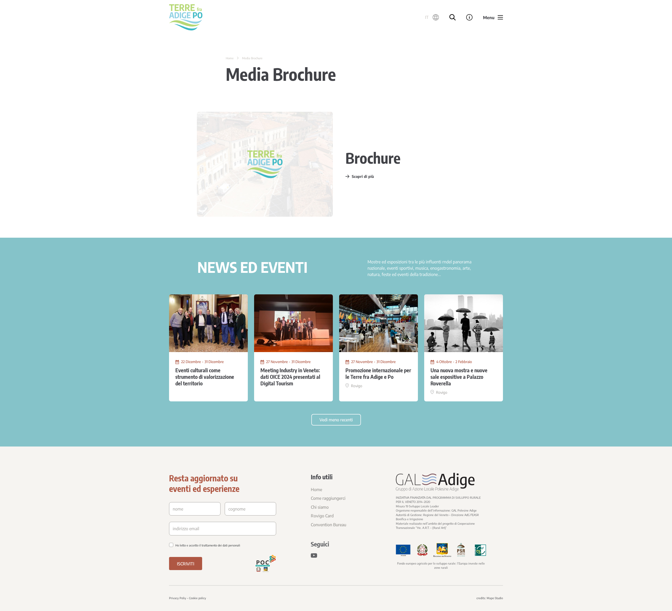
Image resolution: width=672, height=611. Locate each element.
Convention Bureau (328, 524)
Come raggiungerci (328, 498)
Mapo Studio (495, 598)
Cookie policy (197, 598)
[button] (432, 17)
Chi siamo (320, 507)
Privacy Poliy (177, 598)
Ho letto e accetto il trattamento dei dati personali (207, 545)
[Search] (452, 17)
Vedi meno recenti (336, 419)
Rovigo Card (322, 515)
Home (230, 58)
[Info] (469, 17)
